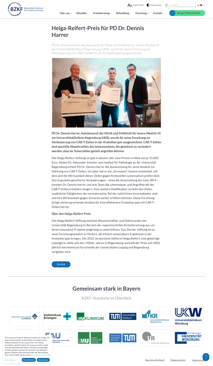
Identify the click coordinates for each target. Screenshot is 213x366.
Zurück (61, 264)
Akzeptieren (43, 360)
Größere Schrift (138, 5)
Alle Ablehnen (28, 360)
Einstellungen (10, 360)
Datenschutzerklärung (40, 355)
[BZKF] (25, 9)
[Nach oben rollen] (206, 357)
